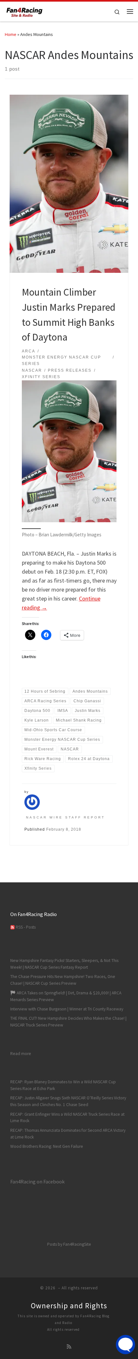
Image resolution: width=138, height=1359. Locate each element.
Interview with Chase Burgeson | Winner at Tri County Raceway (66, 1009)
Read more (20, 1053)
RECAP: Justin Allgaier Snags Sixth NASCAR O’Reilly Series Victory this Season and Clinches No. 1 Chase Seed (68, 1101)
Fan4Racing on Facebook (37, 1181)
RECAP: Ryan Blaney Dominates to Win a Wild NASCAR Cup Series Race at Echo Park (63, 1085)
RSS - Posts (25, 927)
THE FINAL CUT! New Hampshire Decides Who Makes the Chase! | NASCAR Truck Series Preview (68, 1022)
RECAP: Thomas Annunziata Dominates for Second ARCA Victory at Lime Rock (67, 1134)
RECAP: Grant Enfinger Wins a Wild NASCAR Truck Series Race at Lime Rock (67, 1118)
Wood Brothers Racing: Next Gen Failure (46, 1146)
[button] (69, 451)
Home (10, 34)
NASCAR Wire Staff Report (65, 817)
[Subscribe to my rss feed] (69, 1347)
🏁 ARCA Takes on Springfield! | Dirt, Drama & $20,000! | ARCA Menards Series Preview (65, 996)
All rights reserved (63, 1329)
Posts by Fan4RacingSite (69, 1244)
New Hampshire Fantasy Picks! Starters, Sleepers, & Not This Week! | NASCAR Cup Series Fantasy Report (64, 964)
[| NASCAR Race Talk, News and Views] (24, 10)
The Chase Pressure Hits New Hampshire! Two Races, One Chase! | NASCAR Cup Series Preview (62, 980)
